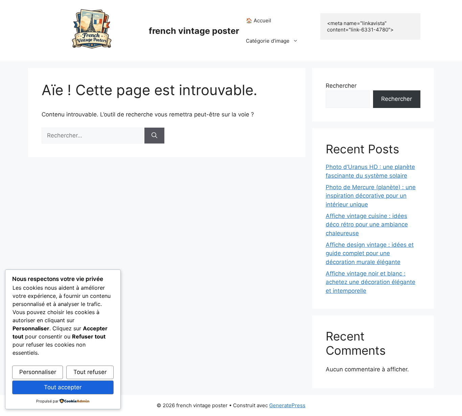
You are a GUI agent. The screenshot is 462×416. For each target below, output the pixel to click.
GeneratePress (287, 405)
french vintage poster (194, 31)
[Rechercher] (154, 136)
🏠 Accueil (258, 20)
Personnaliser (37, 372)
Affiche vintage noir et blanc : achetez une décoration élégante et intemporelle (370, 282)
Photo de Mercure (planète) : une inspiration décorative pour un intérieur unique (371, 196)
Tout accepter (63, 387)
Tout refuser (90, 372)
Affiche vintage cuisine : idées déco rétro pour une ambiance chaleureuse (367, 225)
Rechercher (341, 85)
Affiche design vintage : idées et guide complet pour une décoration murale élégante (370, 253)
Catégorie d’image (268, 41)
